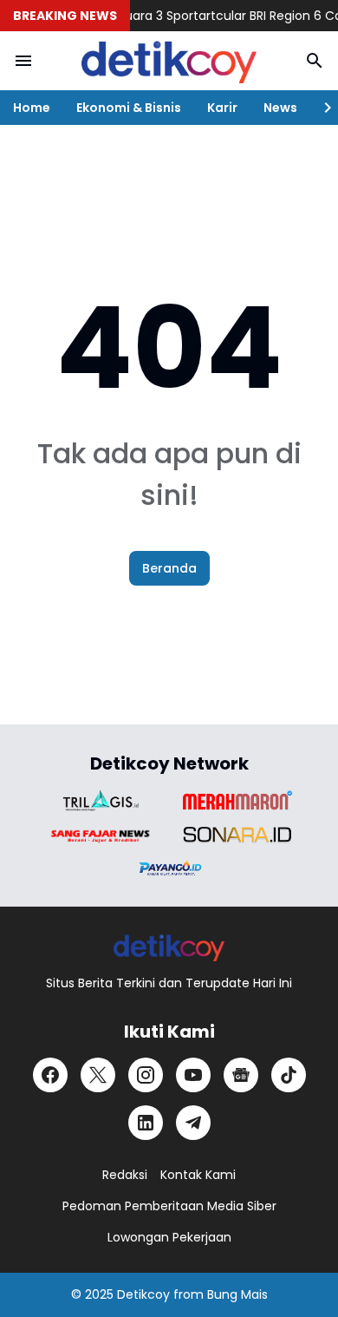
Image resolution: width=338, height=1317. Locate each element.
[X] (98, 1075)
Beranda (169, 568)
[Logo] (169, 947)
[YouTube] (193, 1075)
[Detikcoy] (169, 60)
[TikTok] (288, 1075)
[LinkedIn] (145, 1122)
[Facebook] (50, 1075)
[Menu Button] (23, 60)
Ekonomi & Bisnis (128, 107)
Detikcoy (143, 1294)
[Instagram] (145, 1075)
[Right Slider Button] (320, 107)
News (280, 107)
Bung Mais (237, 1294)
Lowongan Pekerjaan (169, 1237)
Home (31, 107)
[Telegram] (193, 1122)
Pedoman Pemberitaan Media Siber (169, 1206)
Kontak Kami (198, 1174)
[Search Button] (314, 60)
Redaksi (124, 1174)
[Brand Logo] (100, 800)
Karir (222, 107)
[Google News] (241, 1075)
